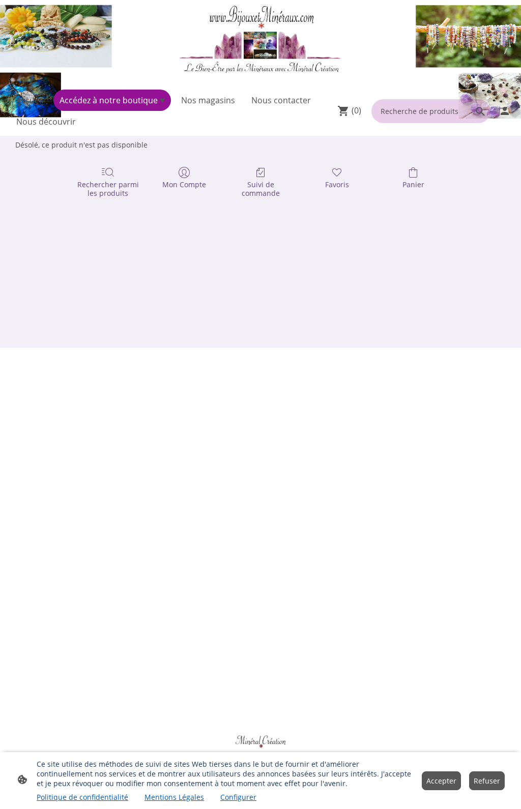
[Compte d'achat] (505, 111)
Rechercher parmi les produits (108, 189)
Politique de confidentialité (82, 797)
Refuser (487, 781)
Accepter (441, 781)
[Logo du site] (261, 42)
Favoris (337, 184)
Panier (413, 184)
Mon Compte (184, 184)
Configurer (238, 797)
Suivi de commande (261, 189)
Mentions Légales (174, 797)
